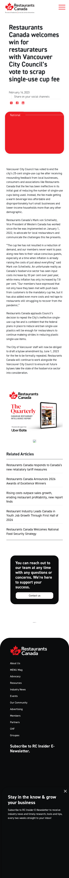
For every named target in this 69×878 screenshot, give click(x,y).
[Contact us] (34, 579)
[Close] (65, 791)
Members (15, 715)
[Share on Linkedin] (23, 102)
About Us (15, 663)
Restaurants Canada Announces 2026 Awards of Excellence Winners (31, 481)
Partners (15, 722)
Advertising (16, 709)
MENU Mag (16, 670)
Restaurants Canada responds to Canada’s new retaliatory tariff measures (34, 467)
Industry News (18, 689)
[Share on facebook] (17, 102)
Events (14, 696)
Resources (16, 683)
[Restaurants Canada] (19, 8)
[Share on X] (11, 102)
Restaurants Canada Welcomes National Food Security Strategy (32, 531)
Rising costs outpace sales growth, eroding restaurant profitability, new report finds (34, 497)
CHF (12, 729)
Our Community (18, 702)
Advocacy (15, 676)
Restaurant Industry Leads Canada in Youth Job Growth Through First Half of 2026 (32, 515)
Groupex (14, 735)
